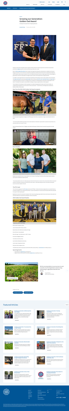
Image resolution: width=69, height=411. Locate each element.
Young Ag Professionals (28, 292)
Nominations (41, 247)
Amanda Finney (22, 27)
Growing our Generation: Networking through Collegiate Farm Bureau (21, 357)
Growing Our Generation (18, 292)
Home (9, 8)
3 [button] (4, 282)
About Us (27, 4)
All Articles (15, 8)
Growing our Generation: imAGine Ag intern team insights (22, 311)
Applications (32, 252)
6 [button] (7, 282)
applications (23, 251)
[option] (34, 271)
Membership (35, 4)
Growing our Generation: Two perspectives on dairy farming (22, 327)
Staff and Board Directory (42, 392)
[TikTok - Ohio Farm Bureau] (64, 397)
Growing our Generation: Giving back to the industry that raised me (55, 342)
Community (50, 4)
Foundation (57, 4)
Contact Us (39, 390)
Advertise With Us (40, 397)
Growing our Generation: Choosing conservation (53, 311)
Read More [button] (17, 320)
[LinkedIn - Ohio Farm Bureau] (60, 397)
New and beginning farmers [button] (12, 278)
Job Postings (40, 393)
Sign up (18, 69)
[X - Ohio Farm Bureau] (58, 397)
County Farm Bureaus (41, 399)
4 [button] (5, 282)
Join (49, 1)
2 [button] (3, 282)
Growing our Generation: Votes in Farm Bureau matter (21, 372)
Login (58, 1)
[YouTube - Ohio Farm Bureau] (63, 397)
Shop (64, 4)
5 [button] (6, 282)
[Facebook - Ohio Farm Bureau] (57, 397)
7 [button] (8, 282)
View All (67, 304)
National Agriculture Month (21, 71)
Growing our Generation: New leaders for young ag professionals (55, 372)
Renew (53, 1)
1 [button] (2, 282)
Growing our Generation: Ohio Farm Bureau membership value (55, 357)
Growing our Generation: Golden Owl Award (27, 8)
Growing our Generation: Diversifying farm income (55, 327)
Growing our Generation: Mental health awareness (22, 342)
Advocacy (42, 4)
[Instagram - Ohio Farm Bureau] (61, 397)
